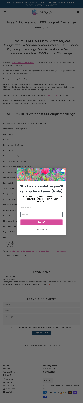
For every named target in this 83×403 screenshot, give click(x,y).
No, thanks (41, 229)
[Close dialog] (63, 171)
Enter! (41, 222)
